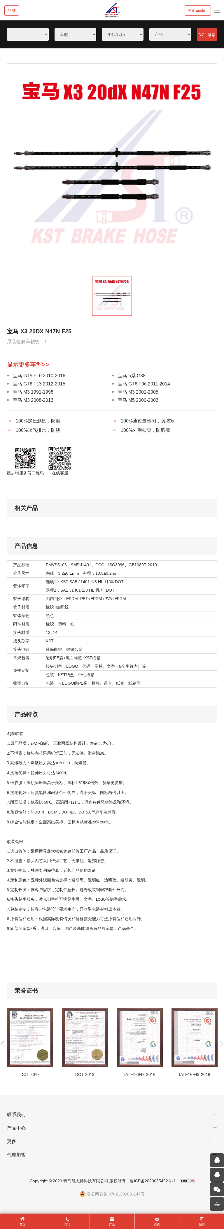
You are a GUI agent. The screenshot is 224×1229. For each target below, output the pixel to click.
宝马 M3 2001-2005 (138, 392)
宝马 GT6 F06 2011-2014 (144, 383)
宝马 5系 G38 (132, 375)
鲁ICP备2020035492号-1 (153, 1181)
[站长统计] (187, 1181)
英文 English (198, 10)
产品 (112, 1224)
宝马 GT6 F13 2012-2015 (39, 383)
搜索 (211, 34)
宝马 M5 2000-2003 (138, 400)
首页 (22, 1224)
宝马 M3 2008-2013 (33, 400)
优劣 (157, 1224)
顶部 (202, 1224)
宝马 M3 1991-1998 (33, 392)
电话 (67, 1224)
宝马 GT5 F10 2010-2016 (39, 375)
